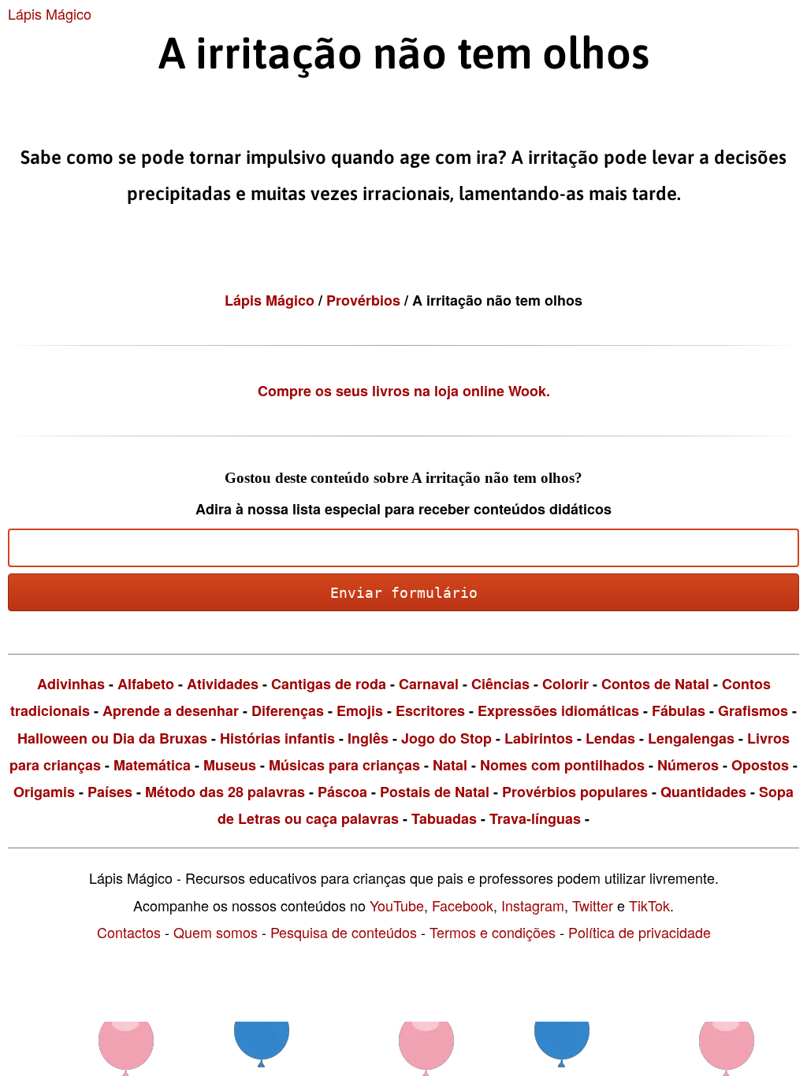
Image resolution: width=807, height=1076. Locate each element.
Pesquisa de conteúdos (343, 932)
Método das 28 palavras (225, 791)
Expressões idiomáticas (558, 710)
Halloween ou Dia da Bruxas (112, 738)
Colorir (565, 683)
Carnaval (429, 683)
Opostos (760, 765)
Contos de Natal (655, 683)
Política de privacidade (639, 932)
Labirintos (538, 738)
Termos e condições (493, 932)
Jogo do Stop (446, 738)
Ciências (500, 683)
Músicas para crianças (344, 765)
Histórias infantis (277, 738)
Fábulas (678, 710)
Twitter (592, 905)
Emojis (360, 710)
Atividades (222, 683)
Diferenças (287, 710)
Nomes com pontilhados (562, 765)
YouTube (397, 905)
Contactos (129, 932)
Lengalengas (691, 738)
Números (688, 765)
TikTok (649, 905)
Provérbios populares (575, 791)
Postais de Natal (434, 791)
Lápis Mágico (49, 13)
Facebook (462, 905)
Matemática (152, 765)
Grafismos (753, 710)
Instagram (532, 905)
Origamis (44, 791)
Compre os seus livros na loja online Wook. (404, 390)
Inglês (368, 738)
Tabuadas (444, 818)
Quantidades (703, 791)
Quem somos (215, 932)
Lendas (610, 738)
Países (109, 791)
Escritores (430, 710)
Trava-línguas (535, 818)
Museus (229, 765)
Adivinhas (71, 683)
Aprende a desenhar (170, 710)
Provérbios (365, 300)
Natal (450, 765)
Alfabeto (145, 683)
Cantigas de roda (328, 683)
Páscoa (342, 791)
